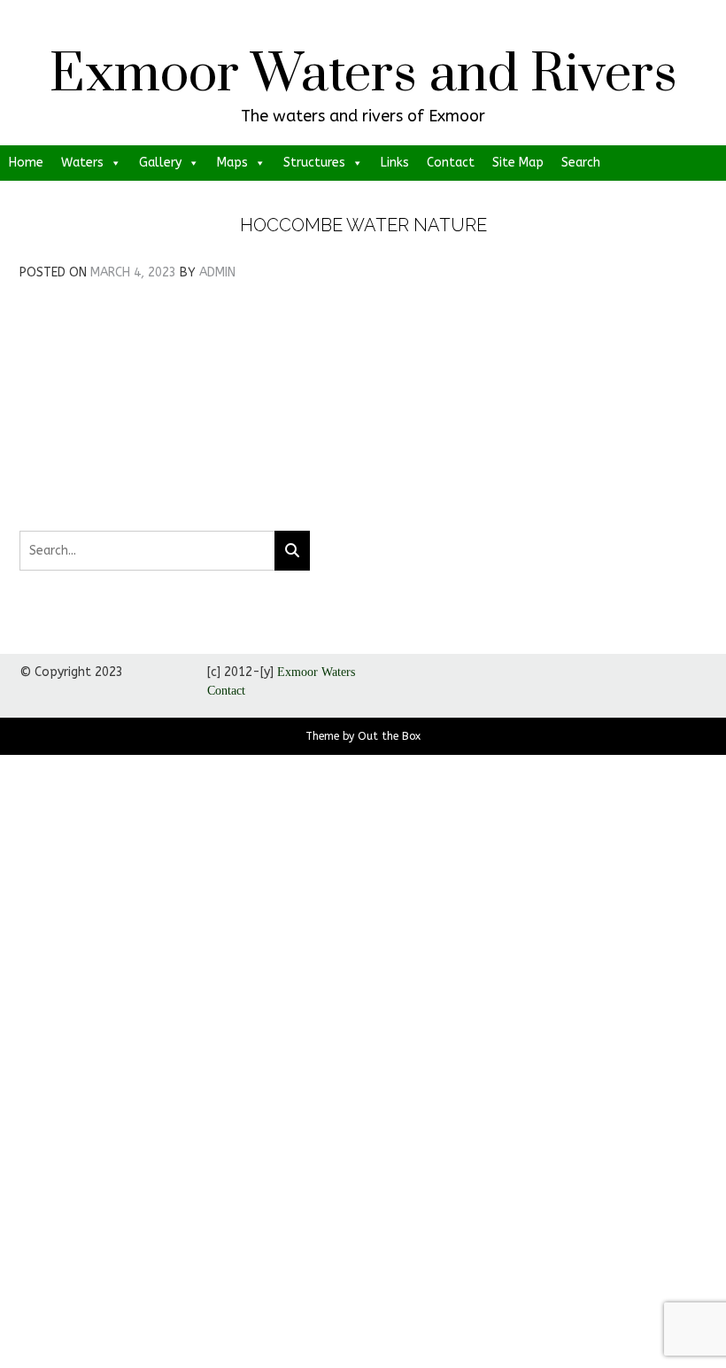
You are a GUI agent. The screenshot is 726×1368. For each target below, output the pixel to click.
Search (580, 162)
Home (26, 162)
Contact (451, 162)
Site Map (518, 162)
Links (395, 162)
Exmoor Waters (316, 672)
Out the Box (389, 736)
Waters (82, 162)
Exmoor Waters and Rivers (363, 75)
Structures (314, 162)
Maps (232, 162)
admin (217, 272)
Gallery (160, 162)
